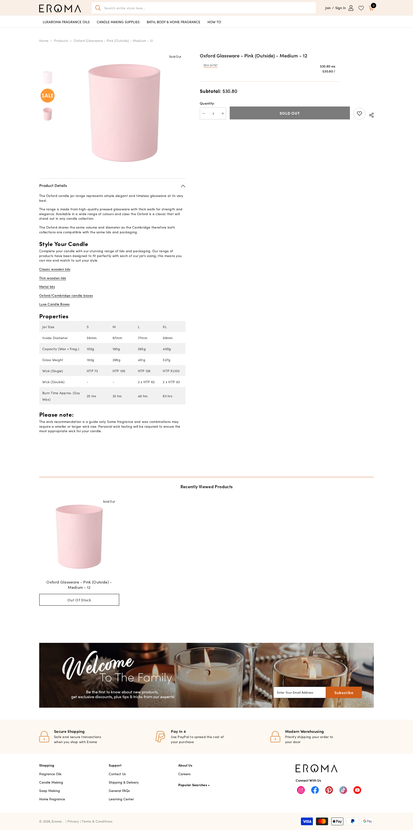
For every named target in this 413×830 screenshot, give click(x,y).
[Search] (204, 7)
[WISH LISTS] (361, 7)
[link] (206, 675)
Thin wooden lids (52, 277)
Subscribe (343, 692)
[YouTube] (357, 790)
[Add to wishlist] (359, 113)
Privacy (73, 821)
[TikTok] (343, 790)
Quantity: (207, 103)
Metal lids (47, 286)
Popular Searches (192, 784)
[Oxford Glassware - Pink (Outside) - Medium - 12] (79, 537)
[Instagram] (301, 790)
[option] (124, 113)
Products (61, 40)
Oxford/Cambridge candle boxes (66, 295)
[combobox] (208, 7)
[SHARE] (369, 114)
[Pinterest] (329, 790)
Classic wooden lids (54, 269)
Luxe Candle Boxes (54, 304)
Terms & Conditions (97, 821)
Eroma (57, 821)
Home (44, 40)
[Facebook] (315, 790)
